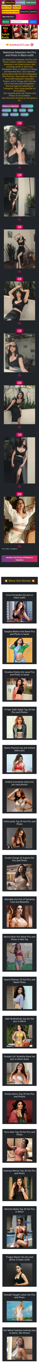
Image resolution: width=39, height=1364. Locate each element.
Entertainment (27, 106)
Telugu (5, 114)
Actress (22, 110)
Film (15, 110)
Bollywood (6, 110)
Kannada (24, 114)
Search (32, 22)
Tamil (30, 110)
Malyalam (14, 114)
